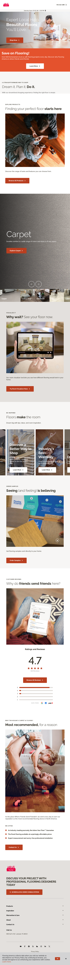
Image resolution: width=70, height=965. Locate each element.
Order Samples (15, 560)
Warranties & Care (12, 915)
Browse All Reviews (34, 680)
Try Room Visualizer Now (19, 389)
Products (9, 906)
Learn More (34, 66)
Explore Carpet (15, 250)
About (8, 920)
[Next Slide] (38, 284)
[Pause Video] (57, 367)
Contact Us (13, 847)
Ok (57, 958)
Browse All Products (16, 181)
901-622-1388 (61, 4)
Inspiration (10, 911)
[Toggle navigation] (66, 4)
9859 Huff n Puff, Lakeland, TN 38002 (16, 934)
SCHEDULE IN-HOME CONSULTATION (25, 892)
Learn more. (6, 962)
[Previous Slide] (31, 284)
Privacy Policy (35, 951)
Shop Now (13, 40)
